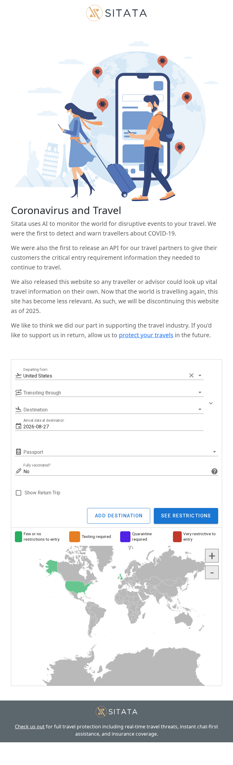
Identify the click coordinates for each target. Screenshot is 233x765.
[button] (113, 426)
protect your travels (146, 335)
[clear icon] (191, 375)
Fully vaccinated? (37, 465)
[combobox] (109, 376)
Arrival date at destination (43, 420)
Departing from (35, 370)
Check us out (30, 726)
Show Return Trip (42, 493)
